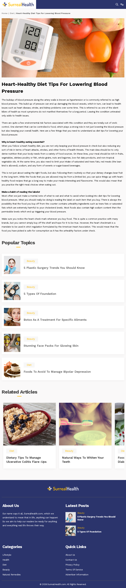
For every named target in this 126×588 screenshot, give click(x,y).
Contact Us (71, 559)
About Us (70, 554)
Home (5, 13)
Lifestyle (6, 554)
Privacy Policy (72, 564)
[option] (29, 435)
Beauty (6, 569)
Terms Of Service (74, 569)
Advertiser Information (76, 574)
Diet (12, 13)
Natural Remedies (11, 574)
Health (5, 559)
